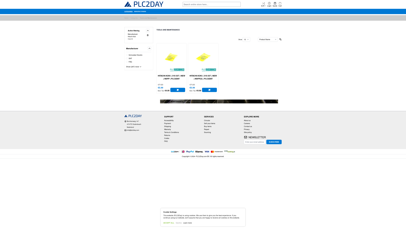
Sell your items (209, 123)
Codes (166, 138)
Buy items (207, 126)
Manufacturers (140, 11)
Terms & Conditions (171, 132)
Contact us (248, 126)
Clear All (130, 39)
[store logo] (143, 4)
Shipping (167, 126)
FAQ (166, 141)
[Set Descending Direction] (280, 39)
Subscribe (274, 142)
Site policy (248, 132)
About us (247, 120)
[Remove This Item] (148, 35)
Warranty (167, 129)
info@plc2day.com (133, 130)
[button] (139, 30)
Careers (247, 123)
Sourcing (207, 132)
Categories (128, 11)
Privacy (247, 129)
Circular (207, 120)
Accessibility (169, 120)
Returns (167, 135)
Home (126, 18)
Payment (167, 123)
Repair (206, 129)
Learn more (187, 223)
